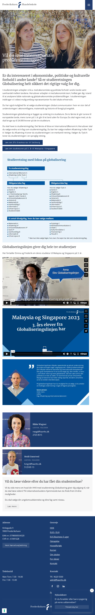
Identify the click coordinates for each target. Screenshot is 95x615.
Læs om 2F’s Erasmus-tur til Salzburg (22, 142)
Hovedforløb (56, 545)
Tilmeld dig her (71, 607)
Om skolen (55, 554)
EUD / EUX (54, 532)
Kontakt (53, 563)
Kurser (53, 550)
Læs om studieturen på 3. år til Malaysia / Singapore (30, 148)
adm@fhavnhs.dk (58, 580)
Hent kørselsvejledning (16, 545)
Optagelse (54, 541)
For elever (54, 559)
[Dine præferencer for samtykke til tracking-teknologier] (4, 610)
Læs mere (12, 506)
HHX (52, 528)
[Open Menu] (89, 5)
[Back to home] (19, 5)
